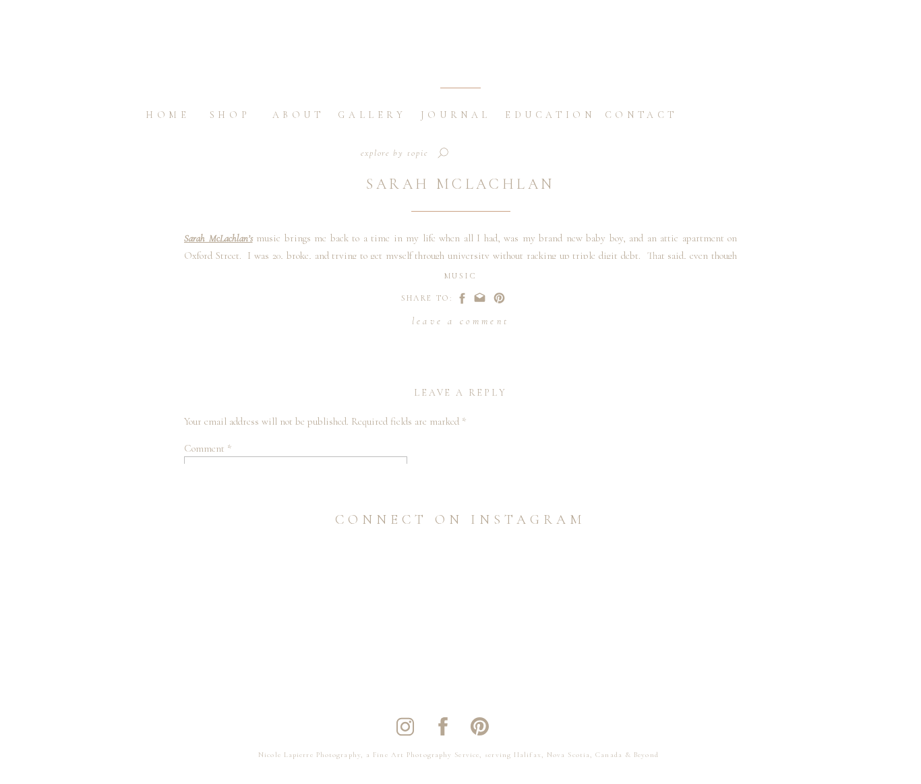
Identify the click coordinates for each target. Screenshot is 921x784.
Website (200, 708)
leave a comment (460, 321)
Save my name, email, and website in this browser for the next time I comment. (344, 770)
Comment (208, 448)
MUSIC (460, 275)
